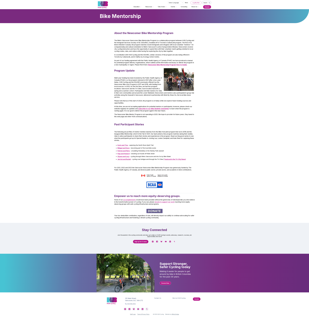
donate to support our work (164, 202)
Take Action (161, 6)
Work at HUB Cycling (178, 298)
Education (137, 6)
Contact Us (157, 298)
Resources (148, 6)
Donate (207, 7)
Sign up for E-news (141, 241)
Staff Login (133, 314)
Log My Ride (196, 2)
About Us (194, 6)
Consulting (184, 6)
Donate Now (165, 283)
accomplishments (129, 200)
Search (205, 2)
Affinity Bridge (175, 314)
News (186, 2)
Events (173, 6)
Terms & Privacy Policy (143, 314)
